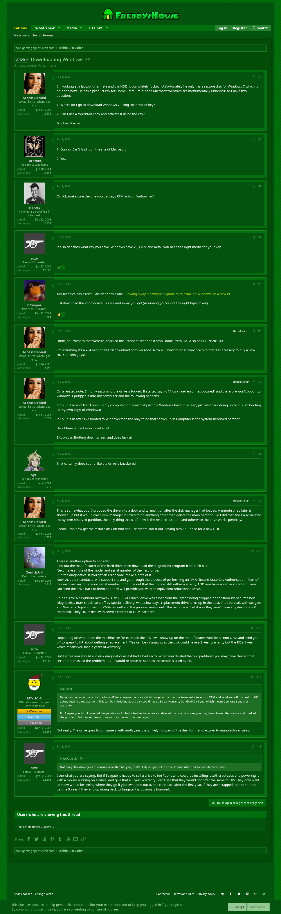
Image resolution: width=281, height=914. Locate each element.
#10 (259, 551)
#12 (259, 677)
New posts (21, 35)
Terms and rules (184, 894)
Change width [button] (44, 894)
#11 (259, 628)
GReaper (34, 305)
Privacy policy (206, 894)
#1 (259, 77)
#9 (259, 500)
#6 (259, 331)
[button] (58, 28)
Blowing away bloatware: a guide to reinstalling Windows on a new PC (177, 294)
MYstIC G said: (69, 758)
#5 (259, 284)
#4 (259, 237)
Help (221, 894)
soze (34, 258)
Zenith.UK (34, 572)
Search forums (42, 35)
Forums (20, 28)
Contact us (163, 894)
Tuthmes (34, 160)
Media (72, 28)
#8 (259, 453)
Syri (34, 475)
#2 (259, 139)
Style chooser (23, 894)
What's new (45, 28)
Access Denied (27, 66)
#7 (259, 382)
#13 (259, 746)
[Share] (254, 76)
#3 (259, 186)
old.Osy (34, 207)
